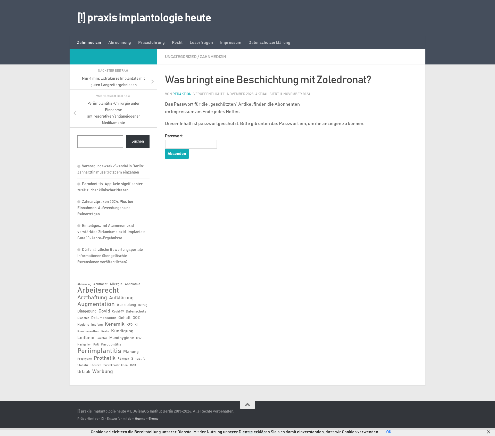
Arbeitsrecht (98, 290)
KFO (130, 324)
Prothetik (105, 358)
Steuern (95, 365)
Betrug (142, 305)
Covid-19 (118, 311)
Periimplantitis (99, 351)
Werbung (102, 371)
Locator (101, 338)
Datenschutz (136, 311)
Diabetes (83, 317)
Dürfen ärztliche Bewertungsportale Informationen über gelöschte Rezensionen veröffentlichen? (110, 256)
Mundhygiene (121, 338)
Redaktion (182, 94)
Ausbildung (126, 305)
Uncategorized (181, 57)
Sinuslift (138, 358)
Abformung (84, 284)
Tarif (133, 365)
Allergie (116, 284)
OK (388, 432)
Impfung (97, 324)
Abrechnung (119, 42)
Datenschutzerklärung (269, 42)
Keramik (115, 324)
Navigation (84, 344)
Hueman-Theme (147, 419)
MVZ (139, 338)
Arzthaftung (92, 297)
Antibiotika (132, 284)
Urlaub (83, 372)
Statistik (82, 365)
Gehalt (124, 318)
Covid (104, 311)
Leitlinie (85, 337)
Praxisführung (151, 42)
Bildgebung (86, 311)
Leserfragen (201, 42)
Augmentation (96, 304)
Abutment (100, 284)
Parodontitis (111, 344)
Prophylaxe (84, 359)
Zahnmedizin (89, 42)
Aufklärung (121, 297)
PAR (96, 344)
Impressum (230, 42)
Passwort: (174, 136)
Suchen (137, 141)
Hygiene (83, 324)
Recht (177, 42)
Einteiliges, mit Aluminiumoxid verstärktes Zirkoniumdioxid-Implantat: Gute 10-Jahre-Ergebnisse (111, 232)
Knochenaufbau (88, 331)
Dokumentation (103, 318)
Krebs (105, 331)
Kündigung (122, 331)
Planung (131, 352)
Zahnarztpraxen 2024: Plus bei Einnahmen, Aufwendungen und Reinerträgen (105, 208)
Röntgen (123, 358)
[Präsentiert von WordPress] (102, 419)
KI (136, 324)
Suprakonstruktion (115, 365)
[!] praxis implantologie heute (144, 18)
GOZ (136, 318)
